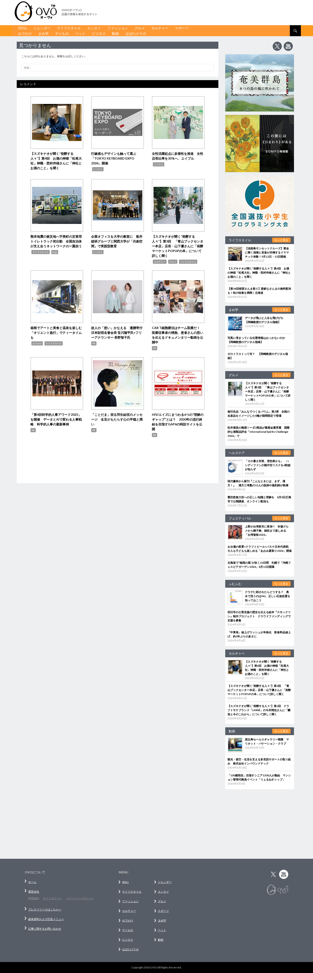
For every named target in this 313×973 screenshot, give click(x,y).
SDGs (22, 28)
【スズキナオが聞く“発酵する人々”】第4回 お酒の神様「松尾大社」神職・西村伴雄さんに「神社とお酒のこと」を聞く (259, 272)
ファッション (117, 28)
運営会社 (33, 891)
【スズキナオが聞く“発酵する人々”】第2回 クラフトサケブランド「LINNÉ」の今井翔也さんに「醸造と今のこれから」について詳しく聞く (259, 710)
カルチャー (159, 28)
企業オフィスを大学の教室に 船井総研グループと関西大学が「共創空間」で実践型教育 (117, 241)
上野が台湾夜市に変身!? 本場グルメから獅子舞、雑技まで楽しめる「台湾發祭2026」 (266, 530)
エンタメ (94, 28)
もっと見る (281, 240)
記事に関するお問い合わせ (44, 928)
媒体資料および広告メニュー (46, 919)
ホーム (32, 882)
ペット (80, 33)
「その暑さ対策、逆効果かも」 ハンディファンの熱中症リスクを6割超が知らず (268, 465)
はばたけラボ (135, 33)
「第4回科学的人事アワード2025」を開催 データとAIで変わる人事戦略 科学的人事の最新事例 (56, 419)
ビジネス (99, 33)
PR (93, 343)
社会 (54, 252)
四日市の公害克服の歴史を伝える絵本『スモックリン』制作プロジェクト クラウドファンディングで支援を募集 (259, 616)
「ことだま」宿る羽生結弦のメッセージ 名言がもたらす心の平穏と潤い (117, 419)
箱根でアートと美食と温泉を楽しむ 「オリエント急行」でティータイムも (57, 332)
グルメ (140, 28)
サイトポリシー (52, 898)
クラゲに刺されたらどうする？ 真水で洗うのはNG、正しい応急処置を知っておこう (267, 596)
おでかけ (25, 33)
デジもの (62, 33)
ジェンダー (41, 28)
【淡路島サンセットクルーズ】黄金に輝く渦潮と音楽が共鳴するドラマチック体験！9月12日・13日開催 (267, 252)
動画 (115, 33)
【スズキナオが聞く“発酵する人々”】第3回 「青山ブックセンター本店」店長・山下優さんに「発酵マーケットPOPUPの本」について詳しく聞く (177, 246)
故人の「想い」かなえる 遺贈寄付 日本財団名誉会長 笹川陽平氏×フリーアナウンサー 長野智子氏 (118, 332)
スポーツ (182, 28)
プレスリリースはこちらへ (44, 909)
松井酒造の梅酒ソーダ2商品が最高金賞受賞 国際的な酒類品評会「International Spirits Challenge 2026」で (259, 432)
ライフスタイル (69, 28)
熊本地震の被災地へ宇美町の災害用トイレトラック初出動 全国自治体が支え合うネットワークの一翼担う (56, 241)
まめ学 (43, 33)
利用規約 (33, 898)
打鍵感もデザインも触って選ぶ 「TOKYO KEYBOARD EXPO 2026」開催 (115, 158)
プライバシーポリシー (80, 898)
